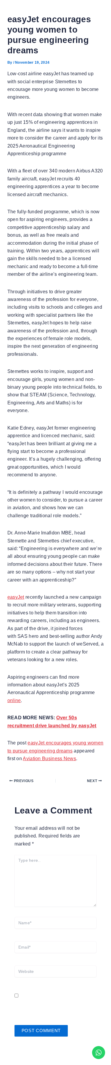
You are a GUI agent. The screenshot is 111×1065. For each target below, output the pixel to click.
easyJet (15, 597)
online (14, 700)
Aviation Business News (49, 758)
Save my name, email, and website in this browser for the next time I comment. (52, 1003)
